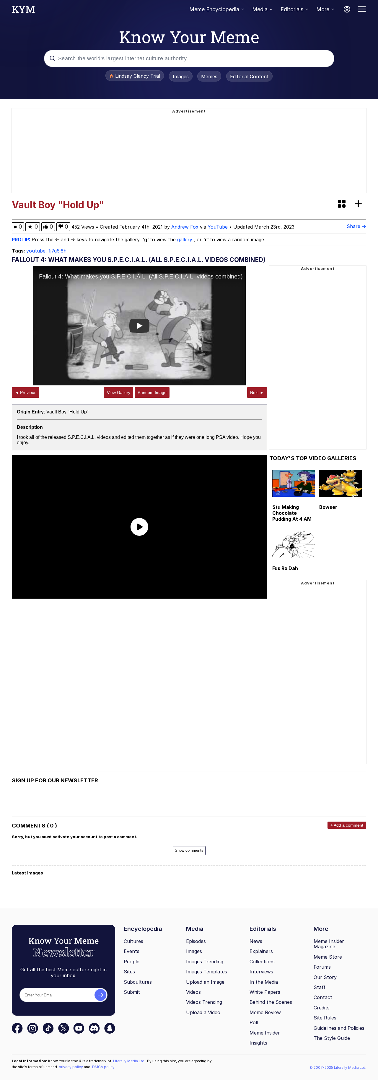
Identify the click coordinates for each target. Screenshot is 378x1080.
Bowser (328, 507)
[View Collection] (342, 204)
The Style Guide (332, 1038)
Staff (319, 987)
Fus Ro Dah (285, 568)
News (256, 941)
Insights (258, 1042)
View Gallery (118, 392)
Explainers (261, 951)
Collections (262, 961)
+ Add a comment (346, 825)
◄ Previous (25, 392)
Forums (322, 967)
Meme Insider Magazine (329, 944)
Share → (356, 226)
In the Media (264, 982)
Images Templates (206, 971)
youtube (35, 251)
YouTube (218, 227)
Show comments (189, 850)
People (131, 961)
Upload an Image (205, 982)
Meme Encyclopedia (214, 9)
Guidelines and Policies (339, 1028)
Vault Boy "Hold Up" (67, 411)
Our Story (325, 977)
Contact (323, 997)
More (323, 9)
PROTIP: (22, 239)
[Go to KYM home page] (23, 11)
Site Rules (325, 1017)
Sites (129, 971)
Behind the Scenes (271, 1002)
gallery (185, 239)
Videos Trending (204, 1002)
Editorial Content (249, 76)
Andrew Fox (184, 227)
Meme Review (265, 1012)
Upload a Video (203, 1012)
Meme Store (328, 957)
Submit (132, 992)
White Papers (265, 992)
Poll (254, 1022)
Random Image (152, 392)
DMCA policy (103, 1067)
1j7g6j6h (57, 251)
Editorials (292, 9)
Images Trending (204, 961)
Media (260, 9)
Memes (209, 76)
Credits (322, 1007)
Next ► (257, 392)
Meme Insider (265, 1032)
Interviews (261, 971)
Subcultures (138, 982)
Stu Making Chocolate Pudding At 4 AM (292, 513)
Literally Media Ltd (129, 1061)
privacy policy (71, 1067)
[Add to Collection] (359, 204)
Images (181, 76)
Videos (193, 992)
